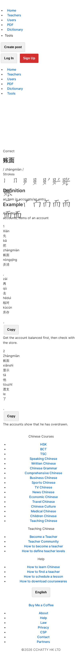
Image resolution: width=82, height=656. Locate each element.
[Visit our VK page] (43, 600)
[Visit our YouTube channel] (48, 600)
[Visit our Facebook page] (33, 600)
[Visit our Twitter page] (38, 600)
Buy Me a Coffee (41, 605)
